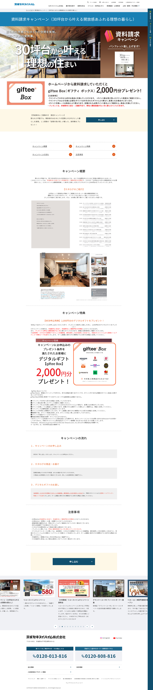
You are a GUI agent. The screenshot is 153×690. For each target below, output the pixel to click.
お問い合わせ (105, 2)
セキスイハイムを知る (55, 6)
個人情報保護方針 (67, 678)
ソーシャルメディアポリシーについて (110, 678)
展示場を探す (70, 6)
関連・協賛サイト (41, 678)
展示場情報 (150, 16)
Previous (55, 626)
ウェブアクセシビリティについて (74, 683)
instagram (106, 638)
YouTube (119, 638)
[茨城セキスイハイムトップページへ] (25, 4)
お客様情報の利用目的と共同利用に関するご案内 (86, 678)
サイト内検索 (93, 2)
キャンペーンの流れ (40, 154)
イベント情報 (150, 29)
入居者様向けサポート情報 (132, 2)
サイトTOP (29, 10)
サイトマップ (31, 678)
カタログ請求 (150, 42)
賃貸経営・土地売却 (113, 6)
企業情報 (113, 2)
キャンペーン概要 (39, 146)
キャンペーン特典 (83, 146)
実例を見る (81, 6)
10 (83, 626)
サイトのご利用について (54, 678)
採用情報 (121, 2)
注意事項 (79, 154)
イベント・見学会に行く (96, 6)
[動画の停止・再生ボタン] (87, 626)
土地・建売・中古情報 (130, 6)
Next (92, 626)
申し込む (101, 120)
